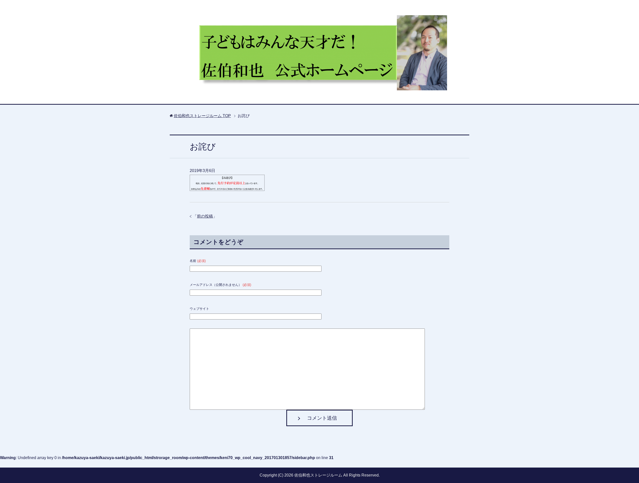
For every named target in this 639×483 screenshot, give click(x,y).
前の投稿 (205, 216)
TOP (202, 116)
